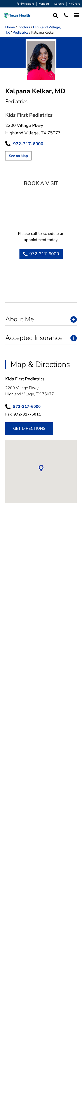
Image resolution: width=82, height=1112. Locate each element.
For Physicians (25, 4)
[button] (17, 15)
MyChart (74, 4)
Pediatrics (20, 32)
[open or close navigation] (76, 15)
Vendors (44, 4)
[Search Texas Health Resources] (55, 15)
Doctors (24, 27)
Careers (59, 4)
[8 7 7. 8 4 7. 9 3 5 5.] (66, 15)
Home (10, 27)
